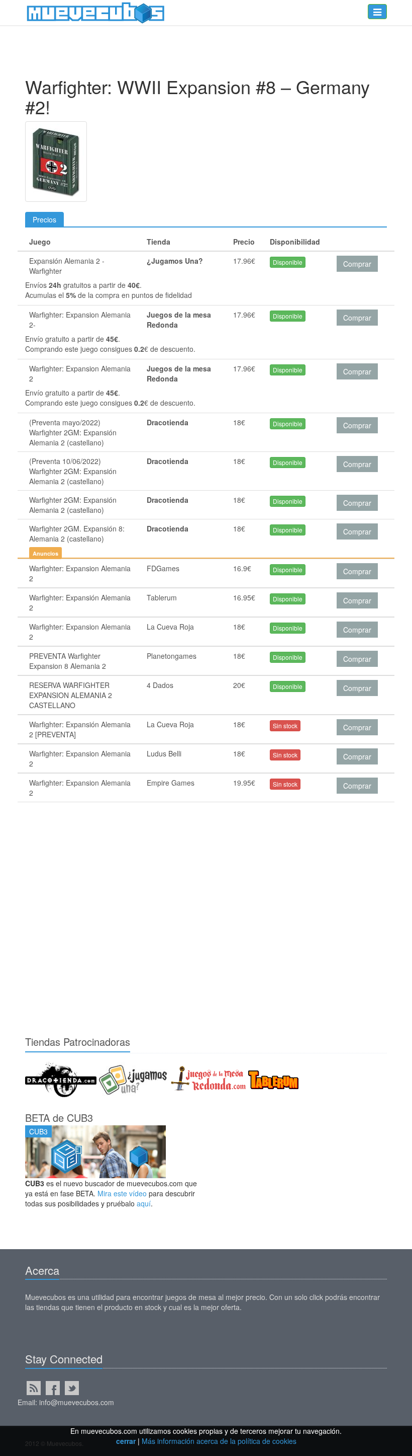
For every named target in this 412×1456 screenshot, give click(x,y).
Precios (44, 219)
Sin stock (285, 725)
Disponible (287, 262)
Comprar (357, 264)
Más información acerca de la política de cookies (219, 1441)
